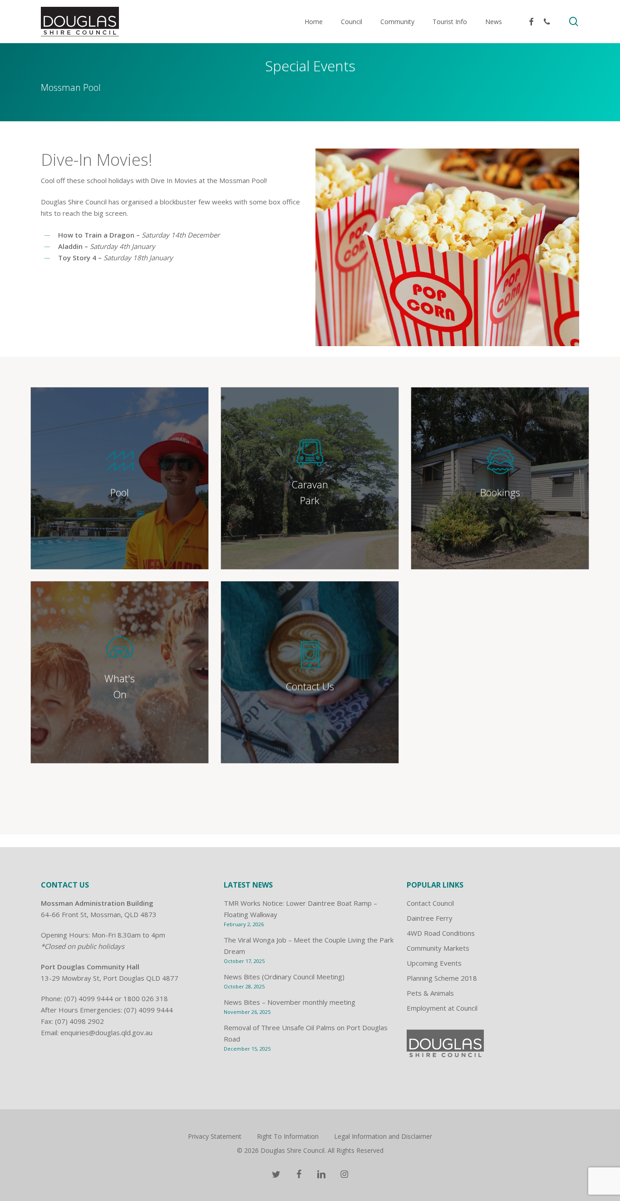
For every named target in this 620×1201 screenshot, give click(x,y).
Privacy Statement (214, 1136)
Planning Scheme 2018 (442, 978)
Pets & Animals (430, 993)
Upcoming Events (434, 963)
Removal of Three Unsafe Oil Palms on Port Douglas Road (306, 1033)
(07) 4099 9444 (88, 998)
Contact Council (430, 903)
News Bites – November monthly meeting (289, 1002)
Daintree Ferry (430, 918)
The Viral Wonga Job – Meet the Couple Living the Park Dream (309, 945)
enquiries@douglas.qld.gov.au (106, 1032)
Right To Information (288, 1136)
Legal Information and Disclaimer (383, 1136)
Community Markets (438, 948)
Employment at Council (442, 1007)
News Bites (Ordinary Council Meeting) (284, 976)
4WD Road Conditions (441, 933)
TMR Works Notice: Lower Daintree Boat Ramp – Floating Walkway (300, 908)
